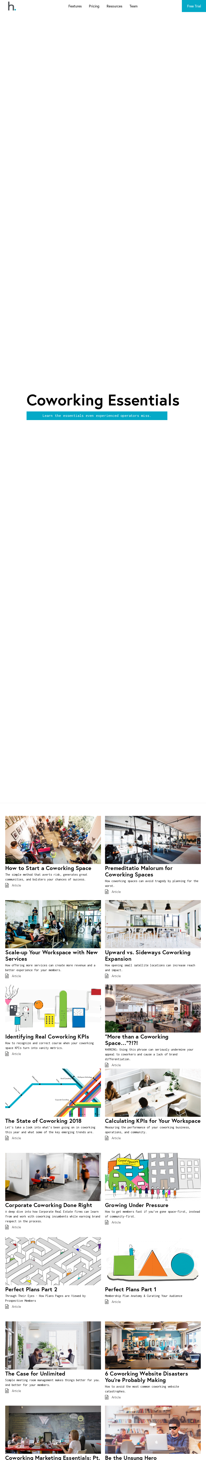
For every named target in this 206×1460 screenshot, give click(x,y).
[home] (12, 6)
